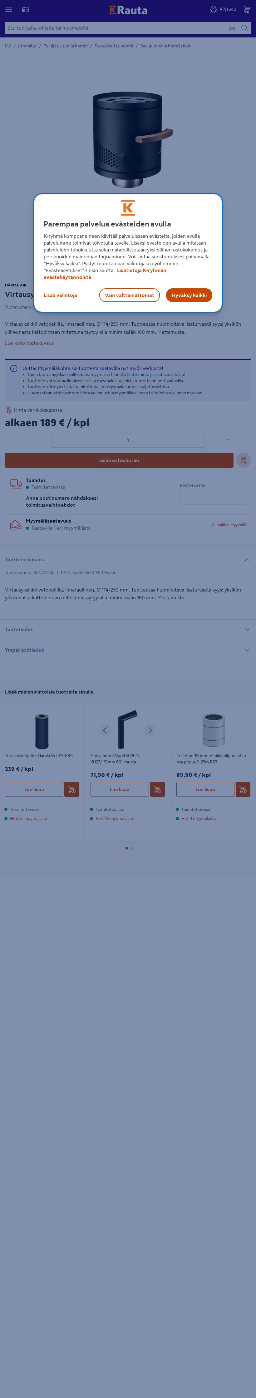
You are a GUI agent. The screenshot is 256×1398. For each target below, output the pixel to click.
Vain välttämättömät (129, 295)
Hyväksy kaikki (189, 295)
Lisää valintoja (60, 295)
